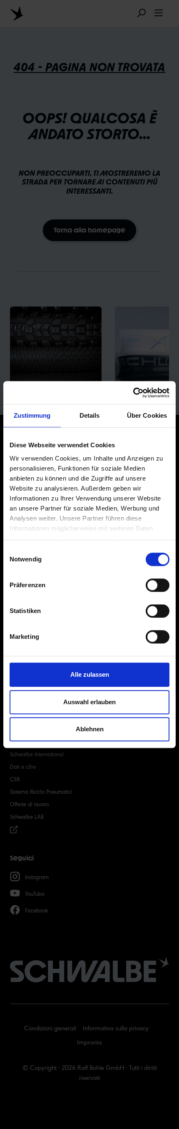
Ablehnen (90, 729)
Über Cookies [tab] (147, 415)
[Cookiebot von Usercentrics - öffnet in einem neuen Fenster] (133, 392)
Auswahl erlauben (89, 701)
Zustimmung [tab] (32, 415)
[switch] (157, 585)
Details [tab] (90, 415)
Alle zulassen (89, 674)
